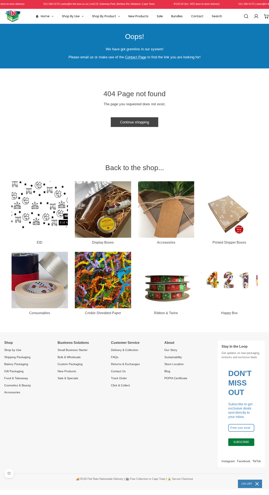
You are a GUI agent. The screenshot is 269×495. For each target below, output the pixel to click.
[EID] (40, 209)
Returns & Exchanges (125, 364)
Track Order (119, 378)
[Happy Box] (229, 280)
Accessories (12, 392)
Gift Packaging (14, 371)
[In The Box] (12, 16)
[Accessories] (166, 209)
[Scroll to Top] (261, 472)
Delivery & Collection (124, 350)
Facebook (243, 461)
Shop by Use (12, 350)
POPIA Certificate (175, 378)
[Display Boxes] (103, 209)
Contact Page (135, 57)
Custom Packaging (70, 364)
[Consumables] (40, 280)
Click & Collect (120, 385)
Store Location (174, 364)
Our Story (170, 350)
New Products (67, 371)
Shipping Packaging (17, 357)
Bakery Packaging (16, 364)
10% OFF (246, 483)
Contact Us (118, 371)
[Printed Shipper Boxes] (229, 209)
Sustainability (173, 357)
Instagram (228, 461)
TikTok (256, 461)
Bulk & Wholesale (69, 357)
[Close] (257, 484)
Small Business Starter (73, 350)
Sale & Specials (68, 378)
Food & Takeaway (16, 378)
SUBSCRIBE (241, 442)
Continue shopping (134, 122)
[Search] (246, 16)
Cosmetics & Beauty (17, 385)
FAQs (114, 357)
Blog (167, 371)
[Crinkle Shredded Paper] (103, 280)
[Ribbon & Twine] (166, 280)
